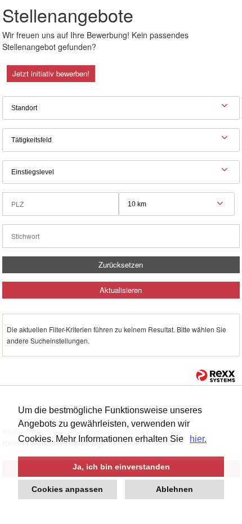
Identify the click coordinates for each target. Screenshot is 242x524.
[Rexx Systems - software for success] (215, 376)
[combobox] (177, 204)
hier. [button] (198, 439)
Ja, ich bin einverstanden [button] (121, 466)
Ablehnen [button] (174, 489)
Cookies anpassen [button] (67, 489)
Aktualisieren (121, 289)
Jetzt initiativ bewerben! (50, 73)
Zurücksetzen (120, 264)
